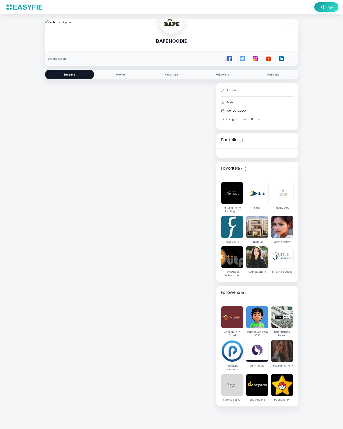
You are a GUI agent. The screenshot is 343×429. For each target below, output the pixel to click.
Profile (120, 74)
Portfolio (273, 74)
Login (326, 7)
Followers (222, 74)
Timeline (69, 74)
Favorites (171, 74)
